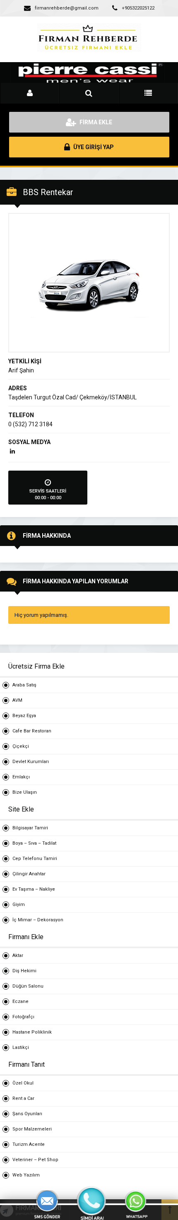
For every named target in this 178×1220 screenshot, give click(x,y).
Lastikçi (20, 1047)
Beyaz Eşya (24, 715)
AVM (17, 700)
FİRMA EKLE (95, 122)
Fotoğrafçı (23, 1016)
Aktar (17, 955)
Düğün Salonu (27, 986)
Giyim (18, 904)
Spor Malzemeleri (32, 1129)
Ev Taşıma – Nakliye (33, 889)
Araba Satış (24, 685)
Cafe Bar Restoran (31, 731)
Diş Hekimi (24, 971)
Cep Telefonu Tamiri (34, 858)
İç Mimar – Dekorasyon (37, 920)
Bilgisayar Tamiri (30, 828)
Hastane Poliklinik (32, 1032)
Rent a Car (23, 1098)
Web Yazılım (26, 1175)
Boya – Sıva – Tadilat (34, 843)
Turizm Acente (28, 1144)
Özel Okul (23, 1083)
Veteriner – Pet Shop (35, 1159)
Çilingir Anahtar (29, 874)
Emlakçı (21, 777)
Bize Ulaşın (24, 792)
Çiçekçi (20, 746)
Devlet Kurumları (30, 761)
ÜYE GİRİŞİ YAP (93, 147)
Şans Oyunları (27, 1113)
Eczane (20, 1001)
